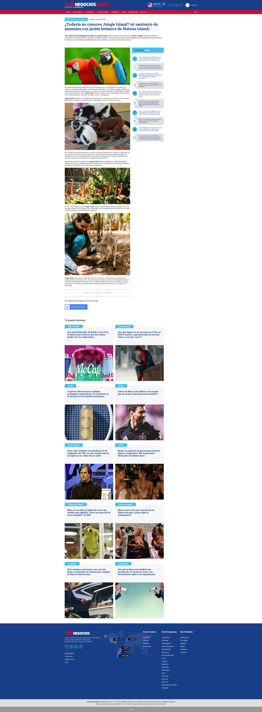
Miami (121, 386)
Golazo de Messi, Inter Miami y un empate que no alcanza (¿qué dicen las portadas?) (150, 85)
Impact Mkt (123, 564)
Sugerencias (69, 653)
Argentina (72, 564)
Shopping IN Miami (75, 504)
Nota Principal (73, 326)
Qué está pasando (125, 504)
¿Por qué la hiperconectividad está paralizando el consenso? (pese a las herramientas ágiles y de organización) (150, 137)
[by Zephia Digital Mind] (131, 709)
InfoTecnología (168, 655)
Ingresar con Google (78, 307)
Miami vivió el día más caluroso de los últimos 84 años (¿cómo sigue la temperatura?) (150, 121)
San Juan (165, 676)
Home (68, 12)
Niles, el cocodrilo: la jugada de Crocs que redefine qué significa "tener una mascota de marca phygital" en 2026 (149, 112)
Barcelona (184, 637)
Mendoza (165, 664)
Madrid (183, 643)
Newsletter (133, 12)
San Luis (165, 679)
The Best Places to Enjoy (76, 19)
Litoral (164, 661)
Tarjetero (115, 12)
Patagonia (165, 670)
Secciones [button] (77, 12)
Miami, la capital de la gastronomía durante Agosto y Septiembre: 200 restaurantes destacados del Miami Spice (149, 104)
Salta (164, 673)
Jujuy (164, 658)
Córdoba (165, 640)
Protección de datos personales (153, 702)
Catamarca (166, 637)
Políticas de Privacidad (135, 702)
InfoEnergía (166, 643)
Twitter (146, 640)
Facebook (146, 637)
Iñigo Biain (171, 702)
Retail (70, 386)
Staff (124, 12)
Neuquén (165, 667)
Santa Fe (165, 682)
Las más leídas (103, 12)
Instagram (147, 646)
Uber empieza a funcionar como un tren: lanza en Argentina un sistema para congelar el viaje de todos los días (150, 129)
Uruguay (183, 652)
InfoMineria (166, 649)
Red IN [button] (143, 12)
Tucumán (165, 688)
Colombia (184, 640)
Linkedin (146, 643)
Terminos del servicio (154, 704)
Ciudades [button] (89, 12)
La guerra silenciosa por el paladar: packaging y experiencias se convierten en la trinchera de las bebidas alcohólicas (150, 76)
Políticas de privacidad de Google (136, 704)
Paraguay (183, 649)
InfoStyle (165, 652)
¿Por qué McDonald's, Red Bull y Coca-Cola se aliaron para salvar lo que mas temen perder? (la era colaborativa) (150, 58)
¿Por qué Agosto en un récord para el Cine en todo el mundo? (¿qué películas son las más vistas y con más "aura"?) (150, 67)
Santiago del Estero (169, 685)
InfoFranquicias (168, 646)
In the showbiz (124, 326)
